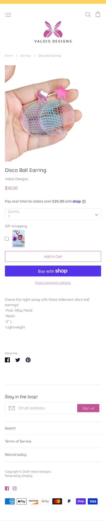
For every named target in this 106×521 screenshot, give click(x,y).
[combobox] (53, 214)
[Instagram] (13, 488)
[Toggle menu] (8, 14)
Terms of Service (18, 441)
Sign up (88, 408)
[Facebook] (5, 488)
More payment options (53, 282)
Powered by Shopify (18, 476)
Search (10, 428)
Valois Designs (16, 179)
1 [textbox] (9, 216)
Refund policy (15, 454)
